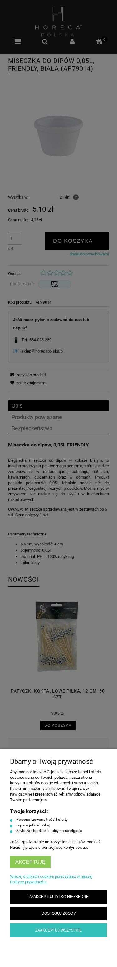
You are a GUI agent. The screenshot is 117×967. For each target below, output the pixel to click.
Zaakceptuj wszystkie (58, 930)
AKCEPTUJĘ (30, 862)
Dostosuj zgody (58, 913)
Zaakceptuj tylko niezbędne (59, 897)
